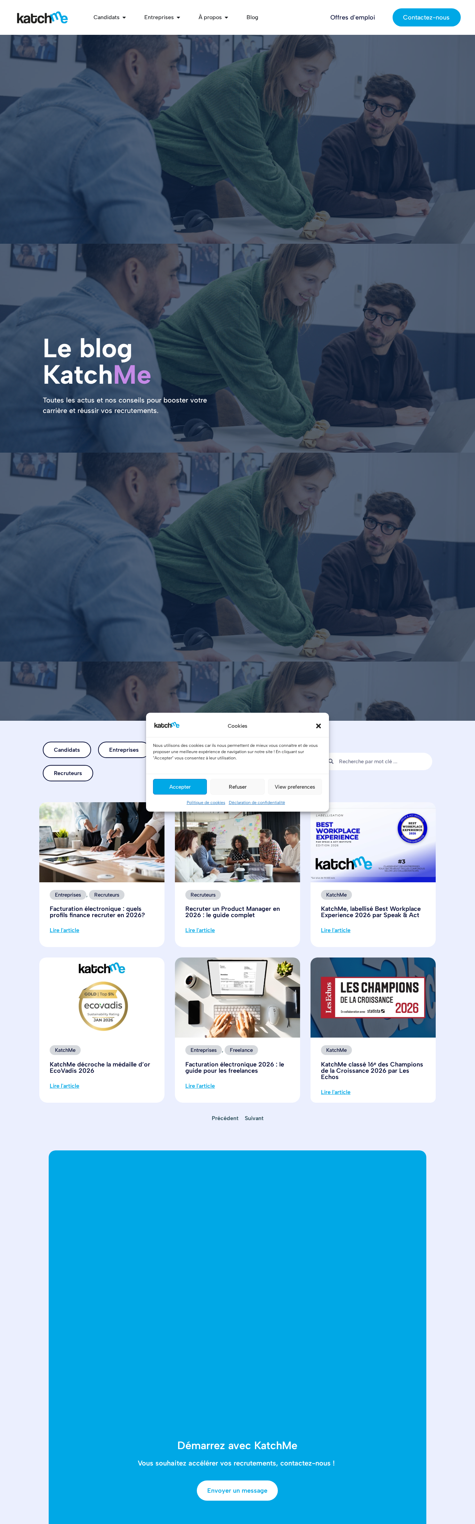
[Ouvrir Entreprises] (178, 17)
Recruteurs (68, 773)
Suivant (254, 1118)
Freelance (241, 1050)
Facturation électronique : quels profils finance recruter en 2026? (97, 912)
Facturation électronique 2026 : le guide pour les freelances (234, 1067)
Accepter (180, 786)
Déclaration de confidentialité (257, 802)
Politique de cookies (206, 802)
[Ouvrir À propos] (226, 17)
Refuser (238, 786)
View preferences (295, 786)
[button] (318, 725)
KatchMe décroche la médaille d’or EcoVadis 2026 (100, 1067)
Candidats (67, 750)
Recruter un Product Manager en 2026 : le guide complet (232, 912)
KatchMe (336, 895)
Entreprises (124, 750)
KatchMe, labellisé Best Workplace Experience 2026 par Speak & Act (371, 912)
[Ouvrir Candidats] (124, 17)
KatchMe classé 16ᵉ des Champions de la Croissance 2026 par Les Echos (372, 1071)
